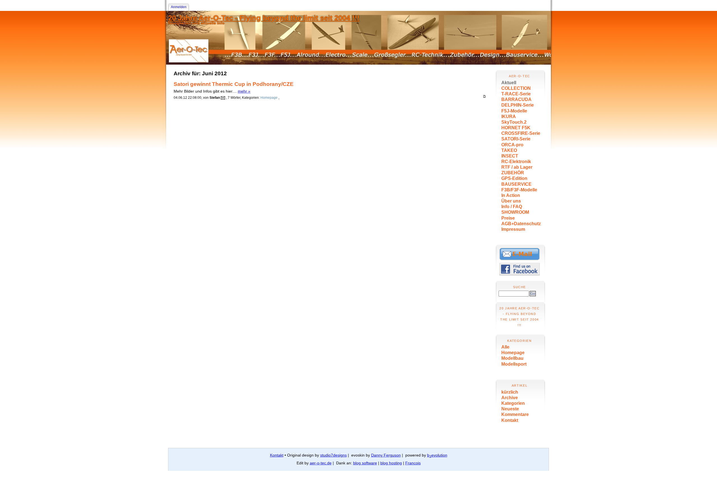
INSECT (509, 156)
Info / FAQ (511, 206)
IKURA (508, 116)
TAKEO (509, 150)
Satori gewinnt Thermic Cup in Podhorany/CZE (234, 84)
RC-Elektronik (516, 161)
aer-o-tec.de (321, 463)
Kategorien (513, 403)
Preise (508, 218)
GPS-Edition (514, 178)
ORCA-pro (512, 144)
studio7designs (333, 455)
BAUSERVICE (516, 184)
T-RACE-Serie (516, 93)
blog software (365, 463)
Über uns (511, 201)
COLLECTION (516, 88)
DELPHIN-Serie (517, 105)
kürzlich (509, 392)
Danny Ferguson (386, 455)
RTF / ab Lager (516, 167)
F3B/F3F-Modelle (519, 189)
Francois (413, 463)
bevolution (437, 455)
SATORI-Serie (515, 139)
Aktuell (508, 82)
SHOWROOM (515, 212)
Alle (505, 347)
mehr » (244, 91)
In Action (510, 195)
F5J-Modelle (514, 111)
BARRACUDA (516, 99)
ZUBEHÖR (512, 172)
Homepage (513, 352)
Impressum (513, 229)
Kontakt (509, 420)
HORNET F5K (515, 127)
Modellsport (514, 364)
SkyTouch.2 (514, 122)
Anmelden (179, 7)
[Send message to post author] (223, 97)
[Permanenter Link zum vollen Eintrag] (484, 96)
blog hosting (391, 463)
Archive (509, 397)
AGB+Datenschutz (521, 223)
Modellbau (512, 358)
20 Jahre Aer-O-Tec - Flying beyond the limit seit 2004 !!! (264, 18)
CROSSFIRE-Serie (520, 133)
